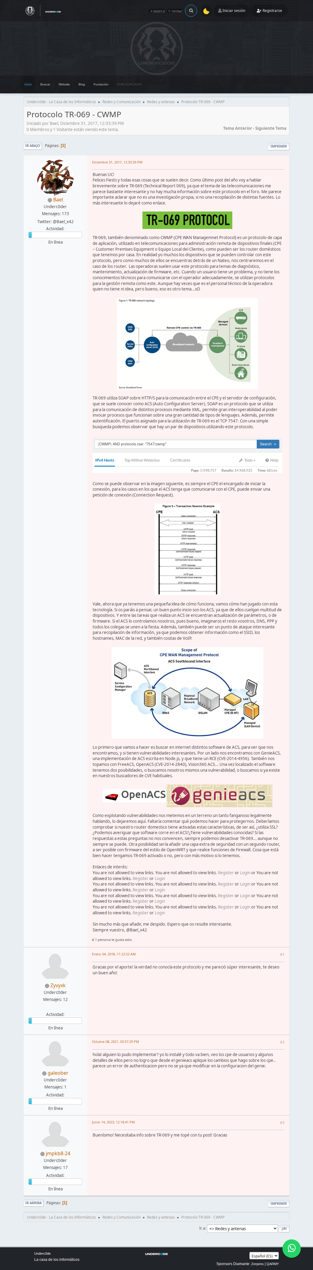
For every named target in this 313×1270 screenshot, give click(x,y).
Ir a (202, 1228)
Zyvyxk (58, 985)
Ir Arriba (33, 1203)
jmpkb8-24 (58, 1153)
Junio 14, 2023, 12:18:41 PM (113, 1122)
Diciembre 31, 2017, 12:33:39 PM (117, 162)
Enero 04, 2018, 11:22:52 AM (114, 954)
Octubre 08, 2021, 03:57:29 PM (115, 1041)
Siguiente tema (270, 128)
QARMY (273, 1264)
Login (245, 872)
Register (226, 872)
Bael (58, 199)
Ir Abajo (32, 145)
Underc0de (42, 1253)
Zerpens (257, 1264)
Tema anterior (237, 128)
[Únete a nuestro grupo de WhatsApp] (291, 1248)
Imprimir (279, 146)
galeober (58, 1073)
